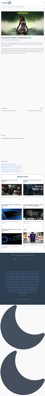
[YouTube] (30, 258)
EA (23, 275)
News (3, 182)
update (29, 288)
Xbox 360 (27, 291)
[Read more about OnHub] (33, 237)
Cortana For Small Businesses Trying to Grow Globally (12, 230)
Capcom (14, 275)
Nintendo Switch (28, 280)
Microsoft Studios (10, 280)
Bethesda (26, 272)
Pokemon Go (19, 283)
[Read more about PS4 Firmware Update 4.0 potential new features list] (12, 214)
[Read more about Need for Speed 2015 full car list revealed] (12, 189)
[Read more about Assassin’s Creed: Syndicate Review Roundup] (33, 189)
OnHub (25, 229)
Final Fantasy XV (29, 275)
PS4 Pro (33, 283)
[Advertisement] (22, 62)
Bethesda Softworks (33, 272)
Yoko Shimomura (22, 293)
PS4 (29, 283)
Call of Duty (9, 275)
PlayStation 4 (12, 283)
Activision (10, 272)
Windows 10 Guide (19, 291)
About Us (13, 255)
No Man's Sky (35, 280)
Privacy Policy (18, 255)
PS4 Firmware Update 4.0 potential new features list (11, 205)
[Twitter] (14, 258)
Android (15, 272)
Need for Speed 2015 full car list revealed (10, 181)
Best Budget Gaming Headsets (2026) (8, 164)
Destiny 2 (19, 275)
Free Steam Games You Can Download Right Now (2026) (12, 171)
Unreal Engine (23, 288)
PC (7, 283)
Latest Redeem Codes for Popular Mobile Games (10, 169)
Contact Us (24, 255)
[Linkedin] (18, 258)
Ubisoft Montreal (16, 288)
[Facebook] (26, 258)
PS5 (37, 283)
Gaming (36, 275)
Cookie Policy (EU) (30, 255)
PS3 (24, 283)
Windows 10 (11, 291)
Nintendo (21, 280)
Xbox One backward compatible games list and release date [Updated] (33, 205)
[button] (22, 350)
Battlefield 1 (21, 272)
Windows (34, 288)
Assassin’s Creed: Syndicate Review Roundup (32, 181)
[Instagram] (22, 258)
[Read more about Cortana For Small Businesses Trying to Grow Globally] (12, 238)
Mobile (16, 280)
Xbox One (33, 291)
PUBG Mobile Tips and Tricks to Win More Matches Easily (11, 167)
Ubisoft (10, 288)
